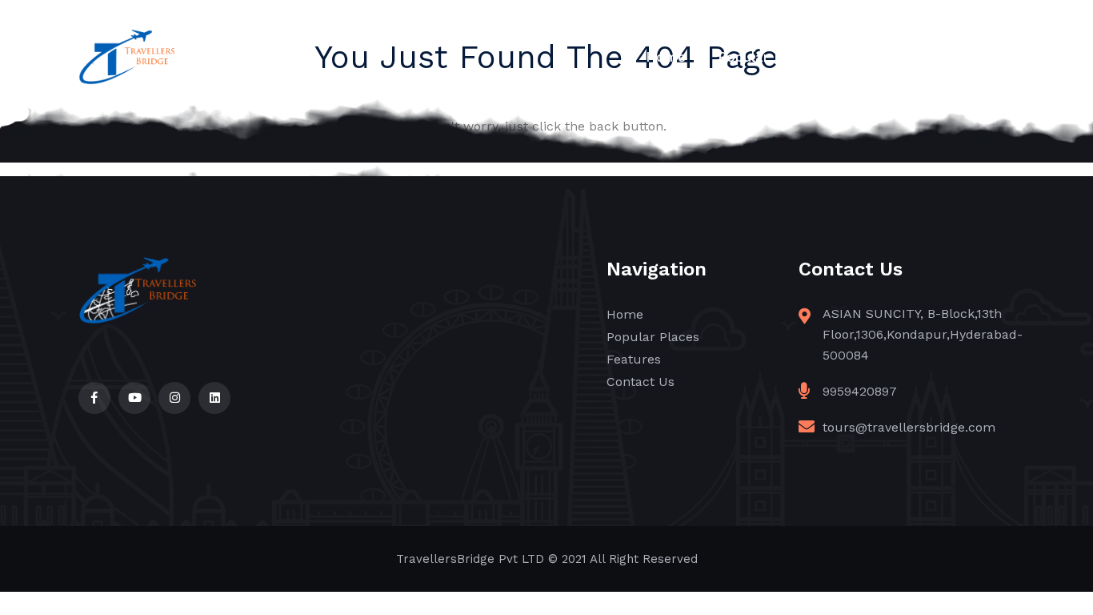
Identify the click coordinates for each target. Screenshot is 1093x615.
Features (879, 57)
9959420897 (860, 391)
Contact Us (977, 57)
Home (666, 57)
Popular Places (768, 57)
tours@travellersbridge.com (909, 427)
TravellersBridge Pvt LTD (470, 559)
